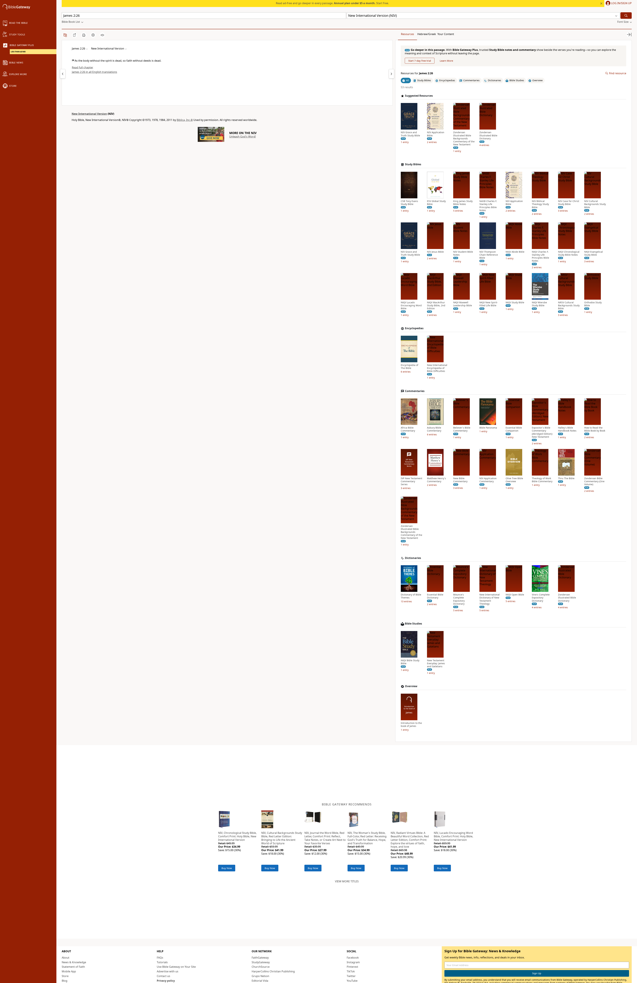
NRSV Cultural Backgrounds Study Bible (569, 305)
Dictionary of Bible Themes (411, 596)
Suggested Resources (419, 96)
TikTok (351, 971)
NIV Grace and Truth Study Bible (410, 134)
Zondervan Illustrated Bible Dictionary (488, 135)
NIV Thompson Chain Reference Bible (488, 254)
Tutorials (162, 962)
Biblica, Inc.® (185, 120)
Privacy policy (166, 981)
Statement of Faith (73, 967)
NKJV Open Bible (515, 594)
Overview (411, 686)
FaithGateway (260, 957)
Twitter (351, 976)
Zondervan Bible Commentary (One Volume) (594, 481)
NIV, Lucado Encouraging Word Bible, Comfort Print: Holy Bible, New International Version (453, 836)
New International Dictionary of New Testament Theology (489, 599)
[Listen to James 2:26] (102, 35)
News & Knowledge (74, 962)
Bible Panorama (488, 427)
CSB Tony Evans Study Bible (409, 203)
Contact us (163, 976)
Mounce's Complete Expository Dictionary (459, 599)
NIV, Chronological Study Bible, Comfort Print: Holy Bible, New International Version (237, 836)
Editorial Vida (260, 981)
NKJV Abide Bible (515, 251)
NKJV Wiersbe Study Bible (539, 304)
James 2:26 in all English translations (94, 72)
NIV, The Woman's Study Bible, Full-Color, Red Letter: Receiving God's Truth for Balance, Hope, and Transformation (367, 838)
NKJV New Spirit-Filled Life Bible (488, 304)
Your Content (445, 34)
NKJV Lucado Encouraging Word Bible (411, 305)
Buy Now (226, 868)
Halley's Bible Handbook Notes (567, 429)
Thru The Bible (566, 478)
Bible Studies (413, 623)
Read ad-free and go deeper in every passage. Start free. (332, 3)
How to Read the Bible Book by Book (594, 429)
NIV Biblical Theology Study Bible (540, 204)
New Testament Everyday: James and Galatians (436, 663)
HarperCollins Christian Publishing (273, 971)
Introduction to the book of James (411, 725)
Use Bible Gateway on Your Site (176, 967)
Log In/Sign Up (621, 3)
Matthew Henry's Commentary (436, 480)
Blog (64, 981)
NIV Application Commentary (488, 480)
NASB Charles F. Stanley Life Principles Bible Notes (488, 206)
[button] (618, 3)
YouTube (352, 981)
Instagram (353, 962)
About (65, 957)
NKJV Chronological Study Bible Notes (568, 253)
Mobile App (69, 971)
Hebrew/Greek (426, 34)
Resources (407, 34)
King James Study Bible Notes (463, 203)
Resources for (417, 73)
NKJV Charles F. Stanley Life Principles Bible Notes (540, 256)
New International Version (89, 114)
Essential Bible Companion (514, 429)
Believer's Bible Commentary (461, 429)
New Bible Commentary (460, 480)
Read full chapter (82, 67)
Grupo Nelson (260, 976)
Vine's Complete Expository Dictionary (541, 597)
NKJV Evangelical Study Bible (593, 253)
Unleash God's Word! (242, 136)
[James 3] (391, 73)
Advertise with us (167, 971)
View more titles (347, 881)
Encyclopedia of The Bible (409, 367)
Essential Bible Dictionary (435, 596)
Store (65, 976)
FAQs (160, 957)
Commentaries (415, 391)
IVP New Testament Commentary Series (411, 481)
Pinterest (352, 967)
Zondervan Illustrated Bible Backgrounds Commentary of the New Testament (464, 138)
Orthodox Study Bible (593, 304)
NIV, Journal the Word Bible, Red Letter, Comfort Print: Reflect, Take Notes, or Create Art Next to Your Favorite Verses (325, 838)
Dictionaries (413, 558)
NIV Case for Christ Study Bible (568, 203)
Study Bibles (413, 164)
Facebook (353, 957)
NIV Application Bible (435, 134)
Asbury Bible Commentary (434, 429)
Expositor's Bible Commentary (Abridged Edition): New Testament (542, 432)
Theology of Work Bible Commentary (542, 480)
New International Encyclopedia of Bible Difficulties (437, 368)
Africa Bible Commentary (408, 429)
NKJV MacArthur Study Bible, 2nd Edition (436, 305)
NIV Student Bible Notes (463, 253)
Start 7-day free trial (419, 60)
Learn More (446, 60)
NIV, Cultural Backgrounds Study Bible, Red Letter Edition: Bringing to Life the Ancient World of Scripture (281, 838)
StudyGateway (261, 962)
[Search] (626, 15)
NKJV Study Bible (515, 302)
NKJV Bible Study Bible (410, 662)
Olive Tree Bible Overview (514, 480)
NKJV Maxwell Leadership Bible (462, 304)
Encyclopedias (414, 328)
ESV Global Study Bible (436, 203)
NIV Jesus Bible (435, 251)
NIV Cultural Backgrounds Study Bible (595, 204)
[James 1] (62, 73)
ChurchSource (261, 967)
